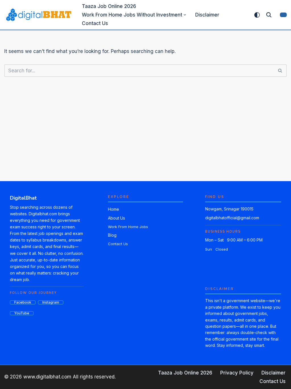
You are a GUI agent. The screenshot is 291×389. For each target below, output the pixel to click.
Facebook (22, 302)
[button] (185, 15)
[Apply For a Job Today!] (38, 15)
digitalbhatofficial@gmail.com (232, 217)
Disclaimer (207, 15)
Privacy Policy (236, 373)
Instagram (50, 302)
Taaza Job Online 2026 (109, 6)
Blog (112, 235)
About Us (116, 218)
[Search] (268, 14)
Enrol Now (283, 15)
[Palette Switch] (257, 15)
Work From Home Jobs (128, 226)
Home (113, 209)
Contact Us (95, 23)
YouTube (21, 313)
